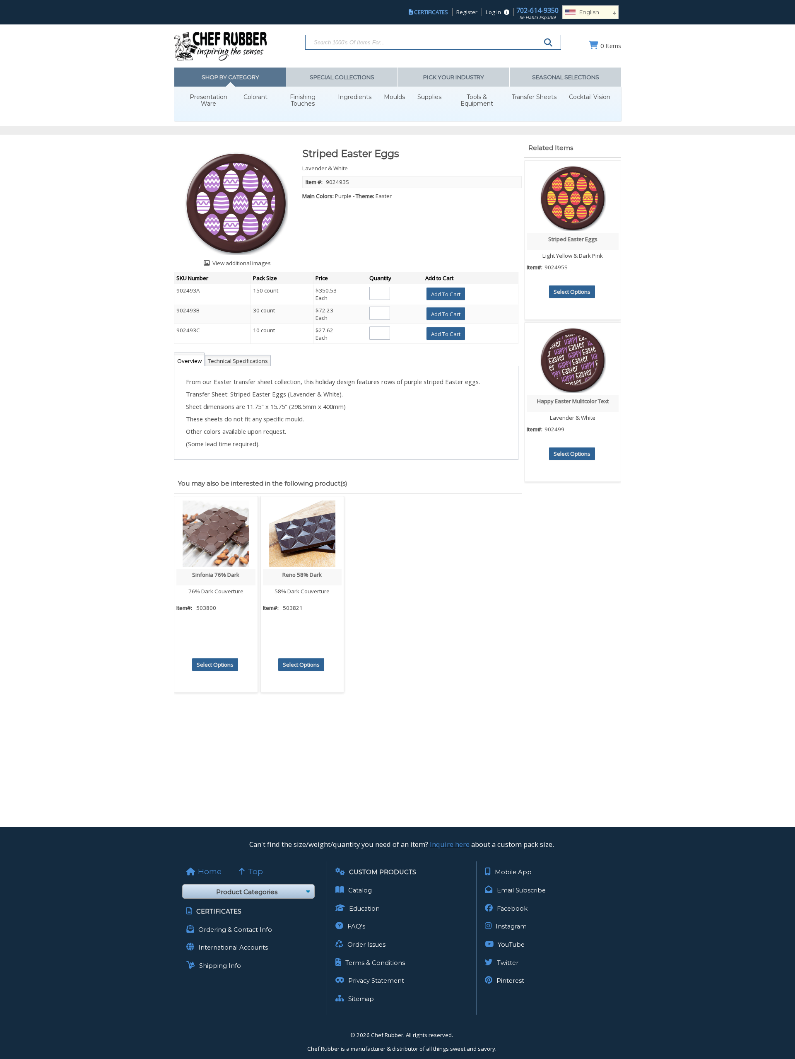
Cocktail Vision (589, 97)
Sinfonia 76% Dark (215, 574)
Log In (493, 12)
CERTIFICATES (431, 12)
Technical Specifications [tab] (238, 361)
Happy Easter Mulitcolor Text (573, 401)
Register (466, 12)
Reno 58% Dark (302, 574)
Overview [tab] (189, 361)
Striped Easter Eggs (572, 239)
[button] (445, 294)
